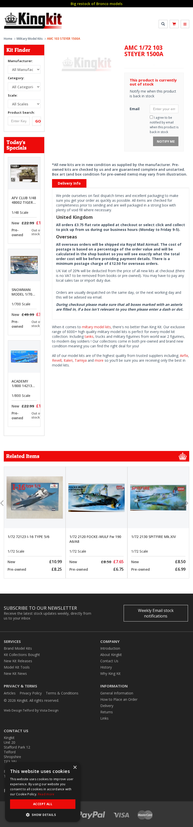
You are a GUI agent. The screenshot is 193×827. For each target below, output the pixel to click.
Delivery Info (69, 183)
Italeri (68, 360)
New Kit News (15, 673)
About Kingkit (111, 654)
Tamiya (81, 360)
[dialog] (42, 792)
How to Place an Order (118, 699)
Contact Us (109, 660)
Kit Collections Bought (22, 654)
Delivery (106, 705)
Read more (46, 794)
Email (134, 108)
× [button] (75, 767)
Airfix (184, 355)
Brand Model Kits (18, 648)
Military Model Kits (30, 38)
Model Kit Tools (17, 667)
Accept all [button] (42, 804)
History (106, 667)
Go (38, 120)
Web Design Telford (19, 710)
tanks (89, 336)
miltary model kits (96, 326)
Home (8, 38)
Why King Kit (110, 673)
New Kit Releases (18, 660)
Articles (10, 693)
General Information (116, 693)
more (99, 360)
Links (104, 718)
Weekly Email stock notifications (156, 613)
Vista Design (49, 710)
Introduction (110, 648)
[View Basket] (174, 24)
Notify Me (166, 141)
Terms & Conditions (62, 693)
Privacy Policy (31, 693)
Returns (106, 712)
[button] (42, 814)
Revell (57, 360)
